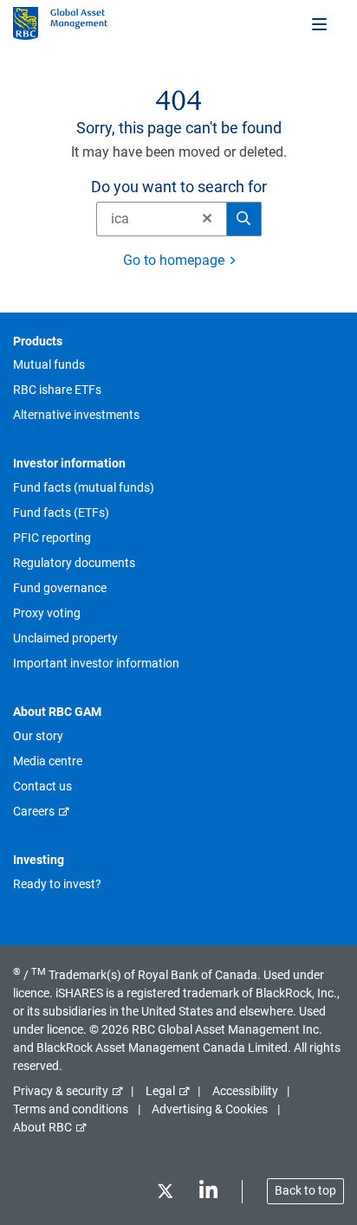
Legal (160, 1091)
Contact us (42, 786)
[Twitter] (164, 1194)
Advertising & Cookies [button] (210, 1109)
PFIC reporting (52, 538)
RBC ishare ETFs (57, 390)
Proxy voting (47, 613)
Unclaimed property (65, 638)
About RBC (42, 1127)
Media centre (47, 761)
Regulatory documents (74, 563)
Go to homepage (173, 260)
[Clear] (202, 219)
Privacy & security (60, 1091)
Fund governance (60, 588)
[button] (207, 218)
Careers (34, 811)
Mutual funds (49, 364)
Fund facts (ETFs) (61, 512)
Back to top (305, 1190)
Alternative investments (76, 415)
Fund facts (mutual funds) (83, 487)
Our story (38, 736)
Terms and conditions (70, 1109)
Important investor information (96, 663)
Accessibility (245, 1091)
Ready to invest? (57, 884)
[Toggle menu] (320, 23)
